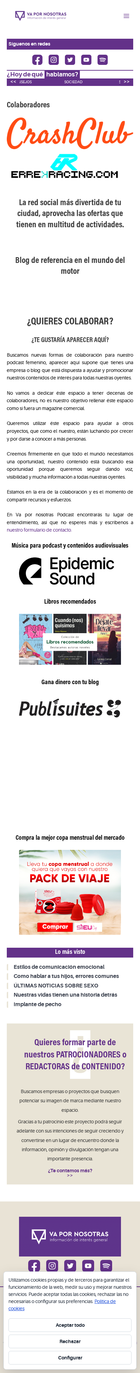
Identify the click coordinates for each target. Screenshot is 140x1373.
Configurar (70, 1357)
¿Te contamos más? (70, 1170)
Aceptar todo (70, 1325)
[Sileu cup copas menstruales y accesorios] (70, 892)
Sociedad (73, 82)
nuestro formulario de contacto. (39, 530)
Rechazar (70, 1341)
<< (13, 81)
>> (127, 81)
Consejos (22, 82)
